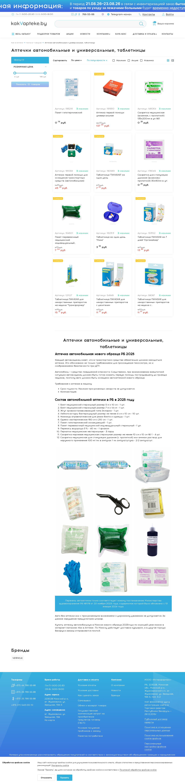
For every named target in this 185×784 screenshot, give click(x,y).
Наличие (121, 60)
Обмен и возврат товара (92, 705)
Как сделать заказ (88, 695)
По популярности (96, 60)
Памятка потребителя (90, 736)
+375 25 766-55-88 (25, 698)
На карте (50, 720)
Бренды (115, 695)
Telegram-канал (121, 14)
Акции (70, 34)
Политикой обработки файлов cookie (138, 770)
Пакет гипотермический (68, 112)
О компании (118, 685)
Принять (64, 778)
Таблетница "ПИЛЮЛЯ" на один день (110, 176)
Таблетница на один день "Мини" (110, 238)
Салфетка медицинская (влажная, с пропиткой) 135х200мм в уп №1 (151, 115)
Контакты (167, 34)
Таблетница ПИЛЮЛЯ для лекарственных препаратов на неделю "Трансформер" (71, 302)
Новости (85, 34)
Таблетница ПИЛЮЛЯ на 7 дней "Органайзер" (152, 238)
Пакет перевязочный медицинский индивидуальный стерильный (67, 240)
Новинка (149, 60)
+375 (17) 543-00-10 (22, 705)
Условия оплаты (87, 685)
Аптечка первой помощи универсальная (110, 114)
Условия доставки (88, 690)
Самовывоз (84, 700)
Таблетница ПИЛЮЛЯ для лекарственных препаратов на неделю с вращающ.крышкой (153, 302)
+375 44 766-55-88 (25, 685)
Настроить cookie (60, 765)
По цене (75, 60)
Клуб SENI (120, 34)
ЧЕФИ (18, 658)
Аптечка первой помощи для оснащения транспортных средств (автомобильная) (71, 178)
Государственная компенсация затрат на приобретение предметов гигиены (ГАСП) (91, 716)
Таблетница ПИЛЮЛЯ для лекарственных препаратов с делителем (112, 302)
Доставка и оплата (144, 34)
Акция (135, 60)
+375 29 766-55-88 (25, 692)
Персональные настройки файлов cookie (155, 746)
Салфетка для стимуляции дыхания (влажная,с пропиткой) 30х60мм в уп (153, 178)
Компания (103, 34)
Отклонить (46, 778)
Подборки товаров (48, 34)
